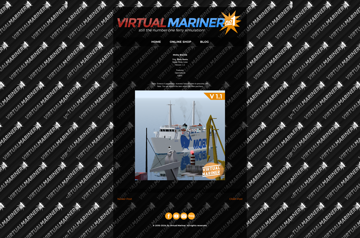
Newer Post (124, 199)
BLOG (204, 41)
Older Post (236, 199)
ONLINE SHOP (180, 41)
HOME (156, 41)
